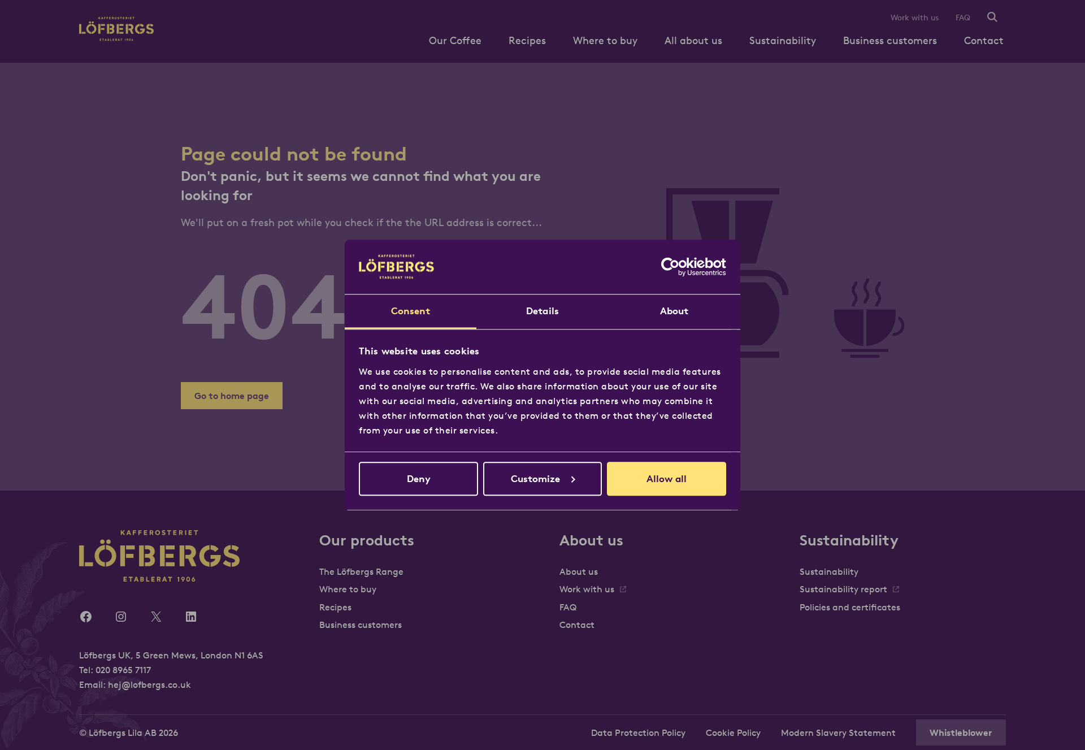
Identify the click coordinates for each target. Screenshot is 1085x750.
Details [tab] (542, 311)
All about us (693, 40)
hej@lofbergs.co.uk (149, 684)
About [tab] (674, 311)
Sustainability (782, 40)
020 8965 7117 (123, 669)
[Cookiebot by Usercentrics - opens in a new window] (676, 266)
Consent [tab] (411, 311)
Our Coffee (455, 40)
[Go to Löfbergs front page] (116, 37)
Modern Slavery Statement (838, 732)
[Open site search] (992, 18)
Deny (419, 478)
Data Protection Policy (638, 732)
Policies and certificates (850, 607)
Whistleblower (961, 732)
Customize (535, 478)
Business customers (890, 40)
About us (578, 571)
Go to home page (231, 395)
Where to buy (605, 40)
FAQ (963, 17)
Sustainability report (843, 589)
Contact (984, 40)
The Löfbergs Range (361, 571)
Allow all (666, 478)
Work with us (915, 17)
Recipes (527, 40)
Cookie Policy (733, 732)
